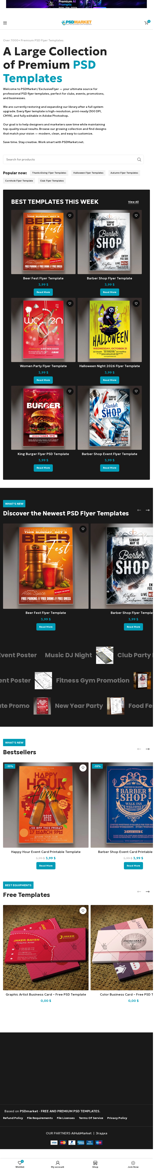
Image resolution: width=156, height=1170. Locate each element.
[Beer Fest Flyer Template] (43, 242)
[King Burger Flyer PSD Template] (43, 418)
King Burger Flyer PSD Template (43, 454)
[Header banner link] (76, 4)
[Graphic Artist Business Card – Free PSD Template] (46, 947)
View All (133, 202)
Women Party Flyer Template (43, 366)
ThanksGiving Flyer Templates (49, 172)
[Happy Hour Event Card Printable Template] (46, 805)
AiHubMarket (81, 1133)
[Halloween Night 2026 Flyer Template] (110, 330)
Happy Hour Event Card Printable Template (46, 852)
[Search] (139, 159)
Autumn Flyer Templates (124, 172)
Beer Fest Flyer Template (43, 278)
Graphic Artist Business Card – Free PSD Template (46, 994)
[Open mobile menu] (5, 23)
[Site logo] (76, 22)
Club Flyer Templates (52, 180)
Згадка (101, 1133)
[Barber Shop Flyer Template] (110, 242)
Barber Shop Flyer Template (109, 278)
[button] (139, 510)
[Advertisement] (78, 1069)
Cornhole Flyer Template (19, 180)
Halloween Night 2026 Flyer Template (109, 366)
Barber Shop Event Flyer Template (109, 454)
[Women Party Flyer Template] (43, 330)
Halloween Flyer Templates (88, 172)
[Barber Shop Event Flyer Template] (110, 418)
